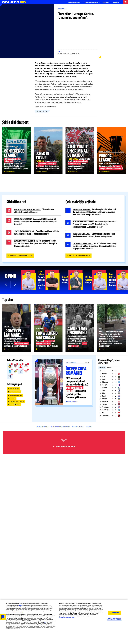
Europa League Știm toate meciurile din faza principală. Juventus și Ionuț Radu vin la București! (111, 150)
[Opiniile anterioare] (6, 284)
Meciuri (109, 367)
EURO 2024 (61, 9)
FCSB (103, 377)
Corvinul (104, 388)
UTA (103, 413)
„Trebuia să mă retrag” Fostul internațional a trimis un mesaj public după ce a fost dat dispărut (33, 232)
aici (45, 622)
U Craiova (105, 382)
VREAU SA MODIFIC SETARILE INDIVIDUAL (114, 619)
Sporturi (106, 2)
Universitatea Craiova (17, 401)
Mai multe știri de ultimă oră (21, 255)
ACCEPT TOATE (114, 613)
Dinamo (104, 374)
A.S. (60, 51)
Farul (103, 390)
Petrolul (104, 399)
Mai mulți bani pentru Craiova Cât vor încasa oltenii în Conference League (33, 210)
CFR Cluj (12, 398)
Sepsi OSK (105, 402)
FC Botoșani (105, 407)
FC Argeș (104, 385)
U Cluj (103, 393)
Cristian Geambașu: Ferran (80, 280)
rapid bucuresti (15, 392)
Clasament (102, 367)
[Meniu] (125, 2)
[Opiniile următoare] (14, 284)
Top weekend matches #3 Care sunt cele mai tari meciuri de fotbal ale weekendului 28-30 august (48, 328)
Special (116, 2)
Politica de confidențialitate (60, 426)
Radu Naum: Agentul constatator (56, 280)
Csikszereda (105, 416)
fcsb (18, 405)
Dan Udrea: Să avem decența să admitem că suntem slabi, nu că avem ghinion (33, 280)
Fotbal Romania (74, 2)
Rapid (104, 379)
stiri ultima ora (14, 388)
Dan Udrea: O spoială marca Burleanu (104, 280)
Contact (89, 426)
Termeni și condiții (42, 426)
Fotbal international (91, 2)
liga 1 (11, 405)
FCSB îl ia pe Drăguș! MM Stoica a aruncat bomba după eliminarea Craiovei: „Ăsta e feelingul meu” (93, 235)
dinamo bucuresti (16, 395)
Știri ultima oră (16, 202)
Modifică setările (77, 426)
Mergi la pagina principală (79, 255)
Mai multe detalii (17, 612)
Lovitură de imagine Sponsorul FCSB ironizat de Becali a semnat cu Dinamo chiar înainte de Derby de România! (33, 222)
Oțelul (104, 396)
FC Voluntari (105, 410)
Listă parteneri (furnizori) (66, 617)
